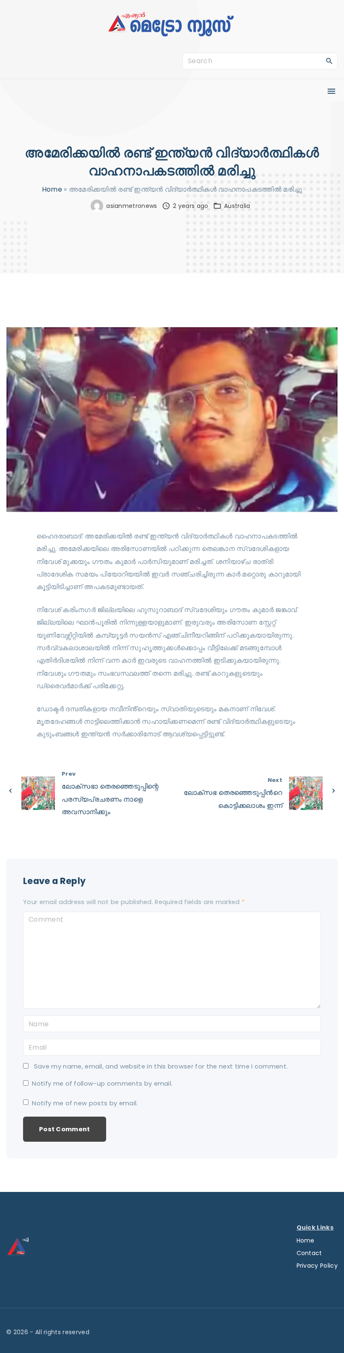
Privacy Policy (317, 1265)
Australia (237, 206)
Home (52, 189)
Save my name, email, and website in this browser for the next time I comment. (161, 1066)
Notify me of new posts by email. (85, 1103)
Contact (309, 1253)
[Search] (329, 61)
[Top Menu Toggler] (331, 91)
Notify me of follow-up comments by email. (102, 1083)
